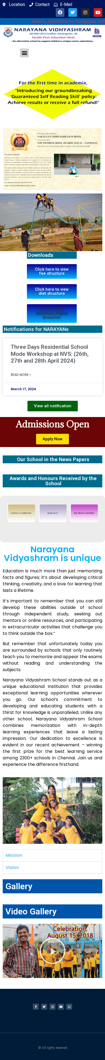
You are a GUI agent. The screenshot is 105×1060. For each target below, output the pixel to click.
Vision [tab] (12, 867)
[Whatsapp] (69, 1007)
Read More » (21, 374)
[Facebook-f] (36, 1007)
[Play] (52, 951)
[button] (24, 52)
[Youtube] (98, 12)
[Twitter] (72, 12)
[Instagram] (85, 12)
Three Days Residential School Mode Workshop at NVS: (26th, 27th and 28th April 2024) (50, 354)
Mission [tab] (14, 855)
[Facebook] (60, 12)
